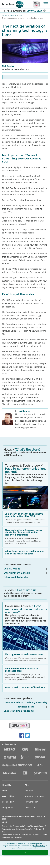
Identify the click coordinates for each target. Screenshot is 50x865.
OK (25, 853)
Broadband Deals (9, 15)
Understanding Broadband (18, 710)
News (21, 15)
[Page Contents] (25, 77)
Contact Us (30, 807)
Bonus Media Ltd (38, 816)
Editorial (29, 790)
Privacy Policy (31, 801)
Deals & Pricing (11, 568)
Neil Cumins (24, 411)
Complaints (7, 807)
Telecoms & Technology (16, 577)
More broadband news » (17, 564)
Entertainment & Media (16, 572)
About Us (6, 785)
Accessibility (8, 796)
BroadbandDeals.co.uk (11, 816)
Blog (27, 785)
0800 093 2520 (34, 10)
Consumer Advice (13, 702)
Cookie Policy (8, 801)
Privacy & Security (37, 702)
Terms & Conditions (34, 796)
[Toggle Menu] (45, 3)
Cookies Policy (39, 846)
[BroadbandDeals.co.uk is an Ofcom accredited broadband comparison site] (19, 725)
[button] (44, 10)
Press (4, 790)
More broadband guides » (17, 698)
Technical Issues (25, 706)
